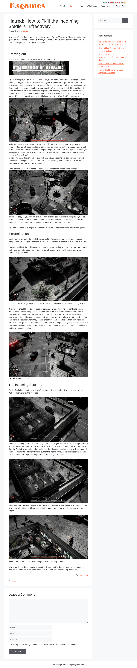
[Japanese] (117, 2)
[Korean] (119, 2)
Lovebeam (83, 575)
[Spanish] (125, 2)
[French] (109, 2)
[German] (112, 2)
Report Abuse (106, 6)
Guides (72, 6)
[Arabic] (104, 2)
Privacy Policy (121, 6)
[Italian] (114, 2)
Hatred (13, 581)
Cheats (63, 6)
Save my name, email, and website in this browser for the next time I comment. (45, 645)
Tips (81, 6)
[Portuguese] (122, 2)
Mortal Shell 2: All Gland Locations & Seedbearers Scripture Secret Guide (113, 57)
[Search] (125, 20)
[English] (107, 2)
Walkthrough (92, 6)
